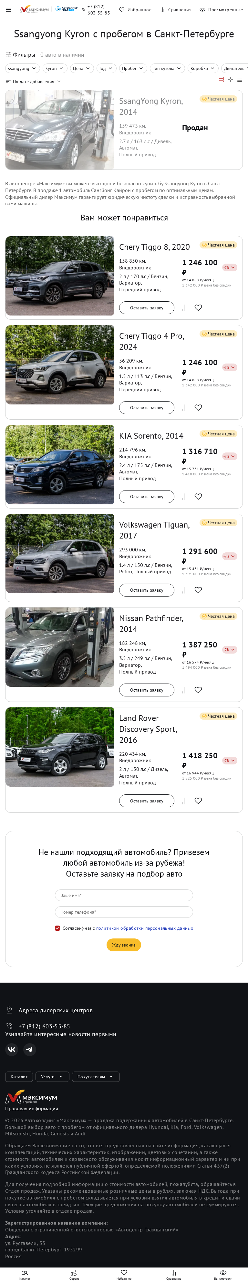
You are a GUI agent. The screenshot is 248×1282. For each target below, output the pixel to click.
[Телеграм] (29, 1049)
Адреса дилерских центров (56, 1010)
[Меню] (8, 10)
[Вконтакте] (11, 1049)
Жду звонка (124, 945)
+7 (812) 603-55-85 (44, 1026)
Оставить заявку (147, 308)
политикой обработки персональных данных (144, 928)
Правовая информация (31, 1108)
